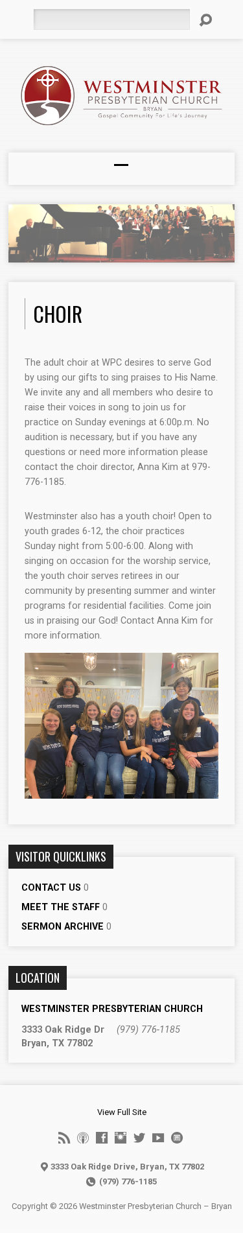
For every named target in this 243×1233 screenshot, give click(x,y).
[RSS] (64, 1138)
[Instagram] (120, 1138)
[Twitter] (139, 1138)
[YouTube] (158, 1138)
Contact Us (51, 887)
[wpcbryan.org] (177, 1138)
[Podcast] (83, 1138)
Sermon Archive (62, 926)
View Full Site (121, 1112)
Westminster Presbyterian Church (112, 1009)
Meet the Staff (60, 907)
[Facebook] (102, 1138)
